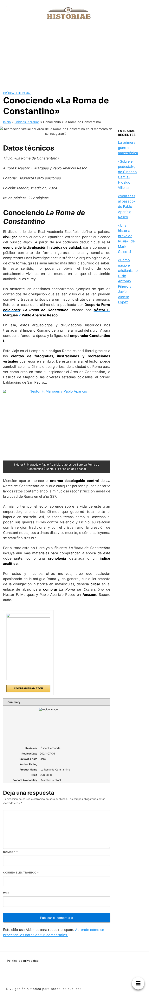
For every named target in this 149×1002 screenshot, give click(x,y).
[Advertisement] (74, 55)
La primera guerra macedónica (128, 147)
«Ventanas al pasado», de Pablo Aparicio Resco (127, 206)
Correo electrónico (21, 872)
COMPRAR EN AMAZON (28, 688)
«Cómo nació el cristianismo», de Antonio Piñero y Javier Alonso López (128, 281)
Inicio (7, 122)
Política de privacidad (23, 960)
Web (6, 893)
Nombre (10, 852)
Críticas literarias (17, 93)
